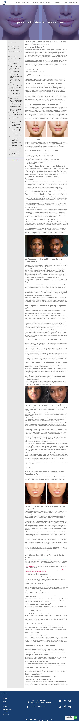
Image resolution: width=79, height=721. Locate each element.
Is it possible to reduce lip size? (17, 146)
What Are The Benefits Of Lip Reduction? (15, 59)
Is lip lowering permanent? (17, 127)
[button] (22, 42)
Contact (64, 2)
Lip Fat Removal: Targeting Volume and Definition (15, 94)
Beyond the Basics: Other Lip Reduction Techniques (16, 91)
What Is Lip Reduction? (14, 46)
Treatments (25, 2)
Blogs (42, 2)
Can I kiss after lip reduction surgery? (16, 154)
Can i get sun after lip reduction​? (16, 143)
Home (18, 2)
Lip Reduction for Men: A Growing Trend (15, 72)
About (48, 2)
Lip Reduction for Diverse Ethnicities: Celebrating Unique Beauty (16, 76)
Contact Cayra (6, 714)
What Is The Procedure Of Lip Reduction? (15, 52)
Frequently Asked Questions (16, 112)
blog (33, 569)
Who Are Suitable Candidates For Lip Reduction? (15, 62)
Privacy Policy (6, 711)
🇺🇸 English (72, 2)
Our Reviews (56, 2)
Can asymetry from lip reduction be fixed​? (16, 139)
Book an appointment (29, 566)
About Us (5, 703)
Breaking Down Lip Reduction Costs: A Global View (16, 97)
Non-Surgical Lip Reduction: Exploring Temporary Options (16, 85)
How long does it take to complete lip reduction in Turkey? (17, 131)
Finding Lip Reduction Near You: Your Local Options (15, 69)
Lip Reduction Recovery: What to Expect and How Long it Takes (16, 106)
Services (35, 2)
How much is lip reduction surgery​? (17, 115)
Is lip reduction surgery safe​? (16, 136)
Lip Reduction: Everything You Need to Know (15, 49)
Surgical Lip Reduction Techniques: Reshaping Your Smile (15, 81)
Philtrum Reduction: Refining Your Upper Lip (15, 88)
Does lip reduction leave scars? (17, 149)
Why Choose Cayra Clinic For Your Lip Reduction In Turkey (16, 110)
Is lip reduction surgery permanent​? (16, 125)
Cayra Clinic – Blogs (7, 709)
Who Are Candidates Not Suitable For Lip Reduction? (15, 66)
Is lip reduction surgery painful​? (16, 121)
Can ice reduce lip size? (17, 151)
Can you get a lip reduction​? (17, 118)
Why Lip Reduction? (13, 56)
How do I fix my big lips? (16, 133)
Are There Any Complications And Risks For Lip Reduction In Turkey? (16, 102)
